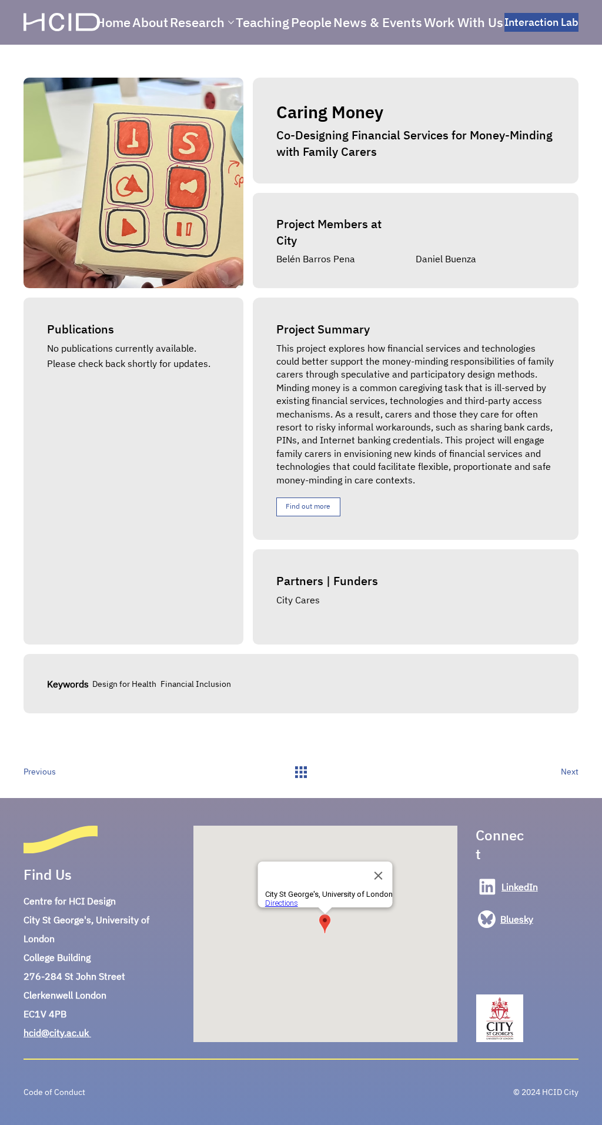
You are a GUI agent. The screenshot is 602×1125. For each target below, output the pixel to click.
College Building (57, 957)
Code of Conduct (54, 1092)
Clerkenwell (49, 995)
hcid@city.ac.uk (57, 1033)
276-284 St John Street (74, 976)
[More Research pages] (231, 22)
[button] (308, 507)
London (90, 995)
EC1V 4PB (45, 1014)
